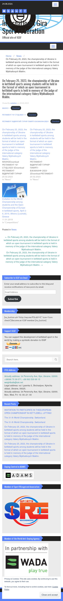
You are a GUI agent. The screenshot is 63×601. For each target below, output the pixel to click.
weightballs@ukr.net (13, 382)
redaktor (13, 103)
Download (15, 108)
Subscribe (13, 298)
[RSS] (8, 11)
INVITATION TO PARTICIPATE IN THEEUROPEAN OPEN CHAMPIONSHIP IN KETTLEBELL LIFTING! (28, 411)
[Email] (4, 11)
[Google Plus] (21, 11)
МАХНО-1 (6, 108)
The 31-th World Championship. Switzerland (24, 422)
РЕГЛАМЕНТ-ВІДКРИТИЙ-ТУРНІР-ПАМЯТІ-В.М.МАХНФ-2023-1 (25, 121)
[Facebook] (25, 11)
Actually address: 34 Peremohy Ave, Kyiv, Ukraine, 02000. (31, 376)
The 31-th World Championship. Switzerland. (25, 417)
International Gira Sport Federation (24, 27)
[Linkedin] (16, 11)
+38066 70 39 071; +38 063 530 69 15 (22, 379)
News (19, 55)
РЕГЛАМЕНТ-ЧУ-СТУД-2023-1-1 (14, 114)
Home (8, 55)
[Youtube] (12, 11)
